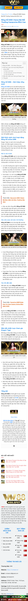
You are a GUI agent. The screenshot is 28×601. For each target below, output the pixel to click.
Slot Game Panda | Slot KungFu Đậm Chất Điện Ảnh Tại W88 (16, 466)
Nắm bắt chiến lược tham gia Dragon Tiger (14, 76)
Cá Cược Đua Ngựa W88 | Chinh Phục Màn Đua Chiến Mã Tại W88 (15, 481)
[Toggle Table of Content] (23, 63)
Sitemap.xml (10, 593)
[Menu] (2, 3)
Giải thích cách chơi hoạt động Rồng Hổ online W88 (13, 68)
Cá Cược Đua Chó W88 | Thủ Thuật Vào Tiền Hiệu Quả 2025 (16, 476)
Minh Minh (16, 26)
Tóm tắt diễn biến (10, 74)
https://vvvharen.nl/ (12, 570)
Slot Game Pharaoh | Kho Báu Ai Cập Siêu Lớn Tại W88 (16, 461)
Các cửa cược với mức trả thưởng (14, 72)
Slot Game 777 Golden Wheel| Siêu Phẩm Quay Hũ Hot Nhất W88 (15, 471)
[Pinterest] (14, 446)
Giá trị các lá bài (9, 71)
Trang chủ (4, 14)
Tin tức (10, 14)
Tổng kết (5, 78)
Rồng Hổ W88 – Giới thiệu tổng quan (12, 65)
